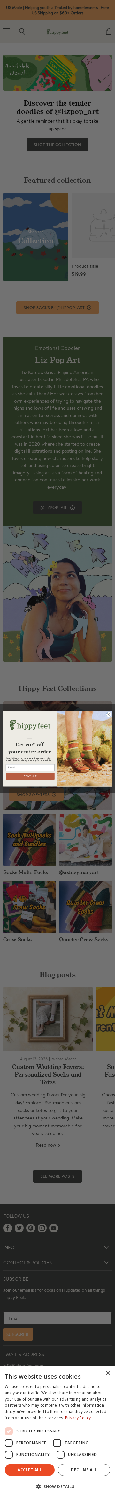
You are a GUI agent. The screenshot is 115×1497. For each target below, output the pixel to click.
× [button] (107, 1373)
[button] (57, 1486)
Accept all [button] (30, 1469)
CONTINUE (30, 776)
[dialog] (57, 1431)
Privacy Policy (78, 1418)
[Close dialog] (108, 714)
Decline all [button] (84, 1469)
